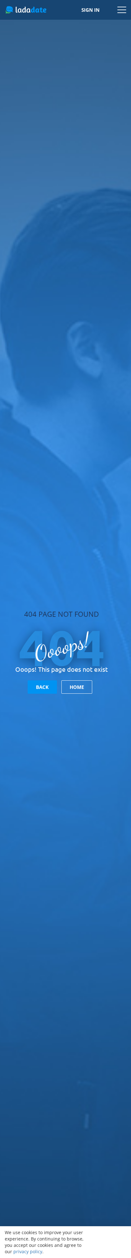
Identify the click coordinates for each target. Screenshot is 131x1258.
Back (42, 687)
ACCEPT (109, 1242)
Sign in (90, 10)
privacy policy (27, 1251)
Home (77, 687)
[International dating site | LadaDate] (26, 10)
